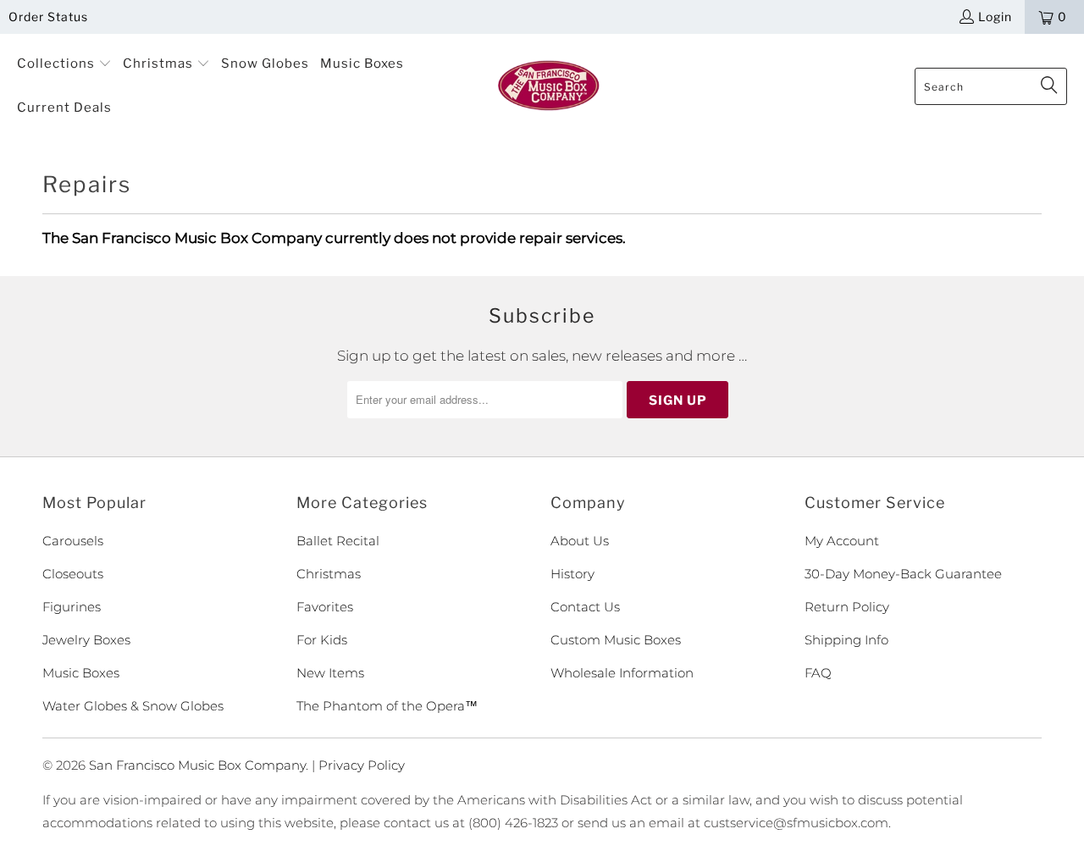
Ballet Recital (337, 541)
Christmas (328, 574)
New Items (330, 673)
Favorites (324, 607)
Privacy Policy (361, 765)
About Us (579, 541)
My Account (842, 541)
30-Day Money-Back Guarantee (903, 574)
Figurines (71, 607)
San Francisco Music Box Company (197, 765)
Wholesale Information (622, 673)
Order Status (48, 16)
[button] (64, 64)
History (572, 574)
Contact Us (585, 607)
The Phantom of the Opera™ (387, 706)
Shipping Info (846, 640)
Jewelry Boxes (86, 640)
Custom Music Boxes (615, 640)
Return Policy (847, 607)
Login (995, 16)
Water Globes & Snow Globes (133, 706)
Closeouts (72, 574)
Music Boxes (80, 673)
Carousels (72, 541)
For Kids (321, 640)
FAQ (818, 673)
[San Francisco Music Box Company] (549, 86)
